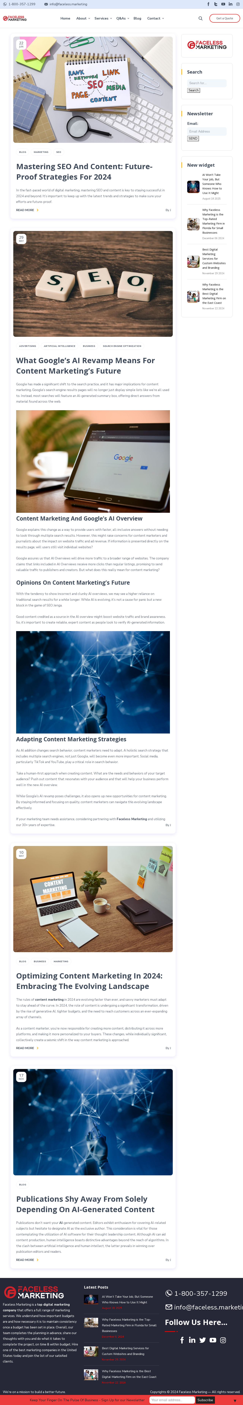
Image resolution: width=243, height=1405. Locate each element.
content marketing (49, 999)
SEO (58, 152)
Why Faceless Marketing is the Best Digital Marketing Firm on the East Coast (214, 294)
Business (89, 346)
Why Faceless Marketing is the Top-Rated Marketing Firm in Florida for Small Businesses (129, 1325)
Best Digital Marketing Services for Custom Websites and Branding (214, 258)
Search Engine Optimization (122, 346)
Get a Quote (224, 18)
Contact (153, 18)
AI (60, 1223)
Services (101, 18)
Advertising (27, 346)
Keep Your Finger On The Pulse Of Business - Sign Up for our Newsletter (87, 1400)
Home (65, 18)
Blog (137, 18)
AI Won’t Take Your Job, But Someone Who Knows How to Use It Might (212, 184)
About (81, 18)
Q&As (121, 18)
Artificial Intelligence (59, 346)
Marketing (41, 152)
